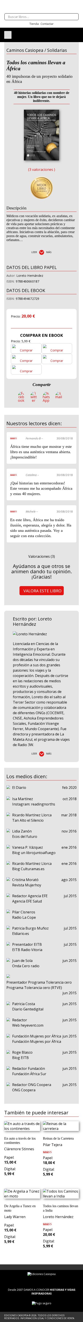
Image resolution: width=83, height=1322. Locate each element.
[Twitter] (33, 397)
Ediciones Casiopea (41, 6)
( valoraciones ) (41, 169)
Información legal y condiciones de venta (47, 1318)
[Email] (58, 397)
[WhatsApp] (46, 397)
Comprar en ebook (41, 335)
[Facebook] (21, 397)
